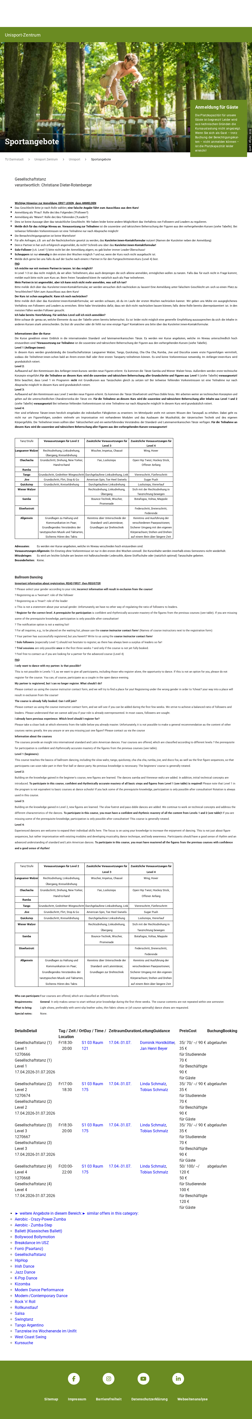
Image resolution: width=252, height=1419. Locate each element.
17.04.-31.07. (120, 1042)
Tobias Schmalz (154, 1089)
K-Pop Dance (26, 1278)
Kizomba (22, 1284)
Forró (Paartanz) (29, 1248)
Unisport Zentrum (46, 159)
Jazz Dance (25, 1272)
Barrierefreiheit (109, 1399)
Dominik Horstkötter (157, 1042)
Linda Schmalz (153, 1083)
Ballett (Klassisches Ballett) (38, 1231)
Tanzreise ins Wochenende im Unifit (46, 1331)
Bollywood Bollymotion (35, 1237)
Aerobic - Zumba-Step (33, 1225)
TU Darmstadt (14, 159)
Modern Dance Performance (39, 1290)
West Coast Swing (30, 1337)
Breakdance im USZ (32, 1242)
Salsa (20, 1313)
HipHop (21, 1260)
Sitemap (51, 1399)
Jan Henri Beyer (153, 1048)
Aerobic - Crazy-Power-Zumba (40, 1219)
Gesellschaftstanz (30, 1254)
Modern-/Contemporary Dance (41, 1295)
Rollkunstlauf (26, 1307)
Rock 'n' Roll (25, 1301)
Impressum (77, 1399)
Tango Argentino (29, 1325)
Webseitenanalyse (192, 1399)
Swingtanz (24, 1319)
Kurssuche (24, 1343)
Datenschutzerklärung (149, 1399)
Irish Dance (24, 1266)
